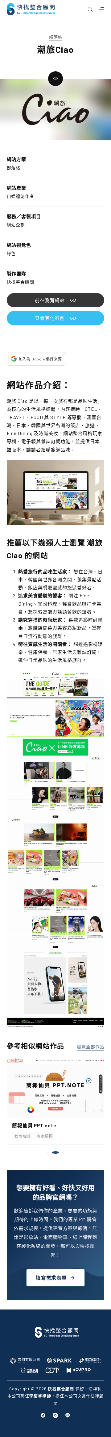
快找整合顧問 (20, 282)
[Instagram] (55, 1415)
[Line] (67, 1415)
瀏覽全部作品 (90, 1046)
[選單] (101, 9)
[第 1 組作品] (48, 1152)
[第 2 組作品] (53, 1152)
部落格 (56, 37)
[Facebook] (43, 1415)
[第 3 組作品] (60, 1152)
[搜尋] (90, 9)
